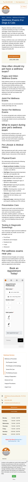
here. (2, 473)
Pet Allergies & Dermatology (13, 366)
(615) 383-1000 (14, 59)
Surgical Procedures (10, 383)
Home (3, 17)
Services (8, 17)
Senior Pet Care (10, 369)
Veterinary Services (8, 355)
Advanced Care (9, 380)
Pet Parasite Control (11, 362)
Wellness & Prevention (19, 17)
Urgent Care (8, 387)
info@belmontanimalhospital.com (12, 402)
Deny (14, 479)
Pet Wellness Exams (11, 373)
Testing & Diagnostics (10, 376)
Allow (14, 476)
